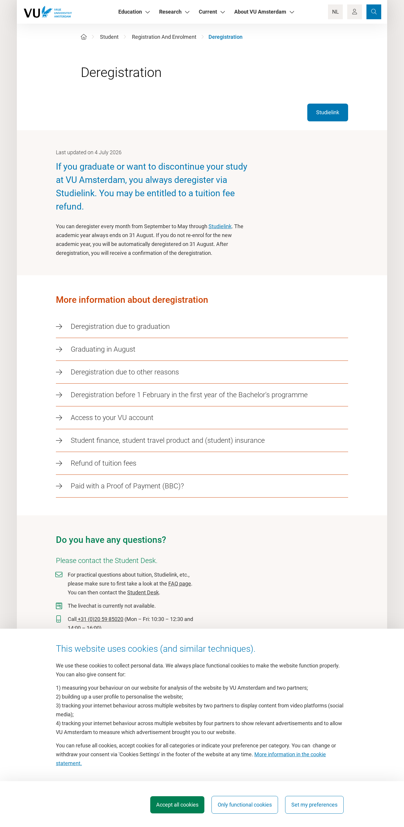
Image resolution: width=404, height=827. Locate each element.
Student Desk (143, 592)
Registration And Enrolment (164, 37)
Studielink (327, 112)
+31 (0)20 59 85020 (100, 619)
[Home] (84, 37)
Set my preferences (314, 805)
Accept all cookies (177, 805)
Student (109, 37)
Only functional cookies (245, 805)
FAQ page (179, 583)
